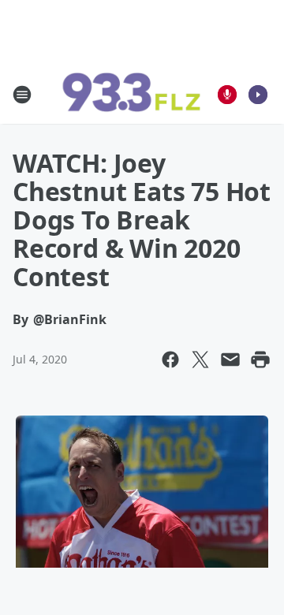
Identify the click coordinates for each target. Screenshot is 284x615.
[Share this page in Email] (230, 359)
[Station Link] (131, 94)
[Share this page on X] (200, 359)
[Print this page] (260, 359)
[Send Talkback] (227, 94)
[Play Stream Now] (257, 94)
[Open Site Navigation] (22, 94)
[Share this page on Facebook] (170, 359)
